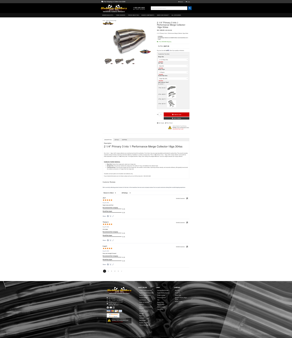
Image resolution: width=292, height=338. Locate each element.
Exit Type (160, 63)
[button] (171, 8)
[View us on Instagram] (114, 308)
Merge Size (161, 56)
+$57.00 (162, 103)
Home (104, 20)
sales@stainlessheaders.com (116, 301)
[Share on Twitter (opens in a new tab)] (110, 216)
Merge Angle (161, 69)
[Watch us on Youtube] (111, 308)
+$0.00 (161, 84)
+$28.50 (162, 94)
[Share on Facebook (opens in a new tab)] (108, 216)
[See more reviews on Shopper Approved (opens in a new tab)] (113, 216)
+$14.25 (162, 87)
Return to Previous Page (111, 20)
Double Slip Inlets (162, 75)
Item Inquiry (161, 123)
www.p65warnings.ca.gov (178, 129)
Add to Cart (177, 114)
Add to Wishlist (177, 118)
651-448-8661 (112, 298)
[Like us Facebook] (108, 308)
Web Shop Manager (163, 336)
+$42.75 (162, 99)
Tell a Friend (169, 123)
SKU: (158, 30)
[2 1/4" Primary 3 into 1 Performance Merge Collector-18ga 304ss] (129, 40)
